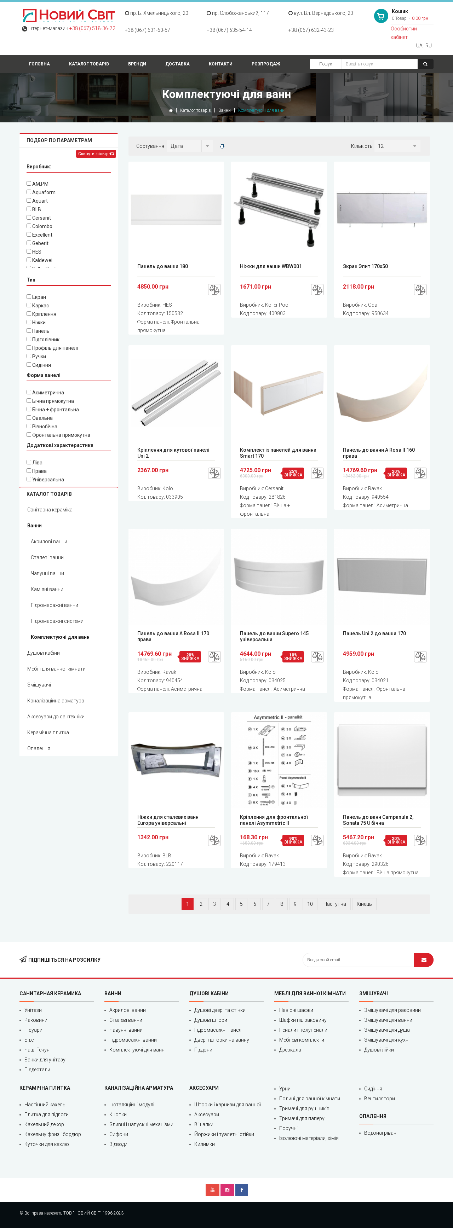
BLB (36, 209)
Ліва (36, 462)
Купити (178, 210)
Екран (38, 297)
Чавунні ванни (47, 573)
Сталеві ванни (47, 557)
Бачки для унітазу (44, 1059)
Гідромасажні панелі (218, 1030)
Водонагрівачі (380, 1133)
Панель (40, 331)
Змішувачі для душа (387, 1030)
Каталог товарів (89, 64)
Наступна (334, 904)
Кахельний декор (44, 1124)
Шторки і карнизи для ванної (227, 1104)
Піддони (203, 1050)
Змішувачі (39, 685)
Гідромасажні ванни (54, 605)
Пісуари (33, 1030)
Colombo (41, 226)
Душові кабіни (43, 653)
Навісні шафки (296, 1010)
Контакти (221, 64)
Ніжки (38, 322)
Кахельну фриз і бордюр (52, 1134)
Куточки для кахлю (46, 1144)
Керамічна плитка (48, 732)
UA (419, 45)
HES (36, 252)
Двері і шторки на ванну (221, 1040)
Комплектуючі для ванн (60, 637)
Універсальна (47, 479)
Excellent (41, 235)
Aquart (39, 201)
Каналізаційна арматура (55, 700)
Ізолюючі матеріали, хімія (309, 1138)
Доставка (177, 64)
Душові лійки (379, 1050)
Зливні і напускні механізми (141, 1124)
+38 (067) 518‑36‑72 (92, 28)
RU (428, 45)
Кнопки (118, 1114)
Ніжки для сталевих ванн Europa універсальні (168, 820)
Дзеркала (290, 1050)
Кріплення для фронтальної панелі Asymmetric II (274, 820)
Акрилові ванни (49, 541)
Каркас (40, 305)
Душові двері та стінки (220, 1010)
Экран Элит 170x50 (365, 266)
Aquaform (43, 192)
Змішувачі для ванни (388, 1020)
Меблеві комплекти (301, 1040)
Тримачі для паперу (302, 1118)
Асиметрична (47, 392)
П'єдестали (37, 1069)
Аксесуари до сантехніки (56, 716)
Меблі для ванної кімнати (56, 669)
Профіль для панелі (54, 348)
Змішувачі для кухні (386, 1040)
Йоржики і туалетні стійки (224, 1134)
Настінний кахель (44, 1104)
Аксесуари (206, 1114)
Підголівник (45, 339)
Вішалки (203, 1124)
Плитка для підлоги (46, 1114)
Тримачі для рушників (304, 1108)
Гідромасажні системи (57, 621)
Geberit (39, 243)
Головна (39, 64)
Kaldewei (41, 260)
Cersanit (41, 218)
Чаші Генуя (37, 1050)
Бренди (137, 64)
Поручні (288, 1128)
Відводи (118, 1144)
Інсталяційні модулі (131, 1104)
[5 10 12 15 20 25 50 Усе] (397, 146)
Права (39, 471)
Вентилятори (379, 1098)
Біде (29, 1040)
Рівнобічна (44, 426)
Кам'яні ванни (47, 589)
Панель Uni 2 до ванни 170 (374, 633)
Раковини (35, 1020)
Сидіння (41, 365)
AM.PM (39, 184)
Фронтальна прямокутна (60, 435)
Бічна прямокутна (52, 401)
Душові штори (210, 1020)
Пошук (325, 64)
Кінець (364, 904)
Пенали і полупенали (303, 1030)
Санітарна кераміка (50, 509)
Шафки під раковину (303, 1020)
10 (310, 904)
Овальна (42, 418)
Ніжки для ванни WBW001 (271, 266)
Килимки (204, 1144)
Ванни (224, 110)
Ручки (38, 356)
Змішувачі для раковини (392, 1010)
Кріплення (43, 314)
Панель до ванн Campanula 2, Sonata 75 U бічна (378, 820)
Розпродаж (266, 64)
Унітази (33, 1010)
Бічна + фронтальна (55, 409)
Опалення (38, 748)
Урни (285, 1088)
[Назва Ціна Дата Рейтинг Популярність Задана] (190, 146)
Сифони (118, 1134)
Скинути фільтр (93, 153)
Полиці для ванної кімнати (309, 1098)
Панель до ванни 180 (162, 266)
